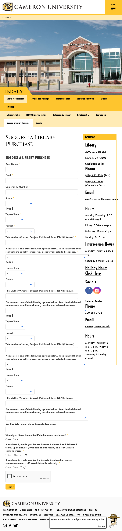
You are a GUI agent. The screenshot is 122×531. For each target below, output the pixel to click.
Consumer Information (15, 514)
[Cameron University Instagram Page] (5, 525)
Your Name (12, 163)
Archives (104, 98)
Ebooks (39, 122)
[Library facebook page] (89, 290)
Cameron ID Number (17, 186)
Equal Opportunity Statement (71, 510)
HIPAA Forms (9, 519)
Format (10, 225)
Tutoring (10, 106)
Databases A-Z (83, 114)
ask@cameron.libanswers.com (99, 199)
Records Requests (28, 519)
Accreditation (10, 510)
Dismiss (101, 526)
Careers (93, 510)
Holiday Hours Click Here (96, 270)
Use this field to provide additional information (31, 423)
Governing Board (92, 514)
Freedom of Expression (68, 514)
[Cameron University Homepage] (42, 7)
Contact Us (35, 514)
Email (9, 175)
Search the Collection (15, 98)
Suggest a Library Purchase (18, 122)
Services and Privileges (40, 98)
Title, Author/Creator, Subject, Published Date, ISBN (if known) (40, 237)
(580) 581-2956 (94, 181)
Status (9, 198)
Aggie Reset (26, 510)
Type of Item (12, 214)
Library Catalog (13, 114)
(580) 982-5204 (94, 175)
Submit (10, 486)
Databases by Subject (62, 114)
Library (12, 91)
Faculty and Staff (63, 98)
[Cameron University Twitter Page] (15, 525)
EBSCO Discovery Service (36, 114)
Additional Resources (85, 98)
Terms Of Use (46, 519)
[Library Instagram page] (97, 290)
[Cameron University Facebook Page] (10, 525)
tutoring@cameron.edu (97, 326)
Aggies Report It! (44, 510)
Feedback (48, 514)
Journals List (101, 114)
